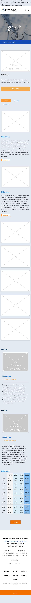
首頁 (5, 42)
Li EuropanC (6, 104)
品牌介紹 (24, 571)
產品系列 (15, 571)
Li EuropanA (6, 101)
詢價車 (15, 579)
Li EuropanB (16, 101)
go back (15, 522)
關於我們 (7, 571)
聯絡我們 (24, 575)
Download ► (6, 160)
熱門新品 (7, 575)
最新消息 (15, 575)
